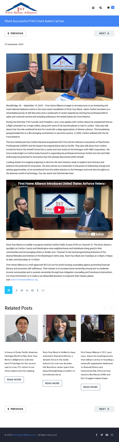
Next (102, 33)
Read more (14, 379)
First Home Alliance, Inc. (24, 434)
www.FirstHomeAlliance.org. (24, 279)
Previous (17, 33)
